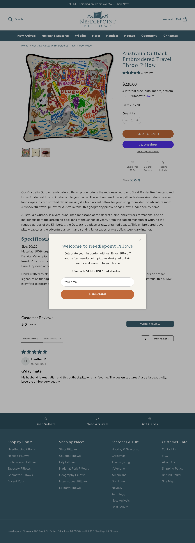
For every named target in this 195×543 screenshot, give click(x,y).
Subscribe (97, 294)
